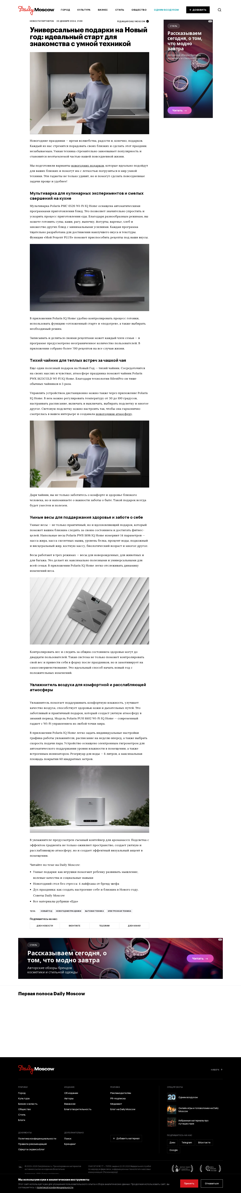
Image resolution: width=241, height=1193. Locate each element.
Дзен (172, 1142)
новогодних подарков (87, 165)
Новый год (46, 911)
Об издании (71, 1093)
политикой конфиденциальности (55, 1187)
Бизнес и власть (28, 1104)
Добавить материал (128, 1138)
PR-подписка (118, 1098)
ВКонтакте (204, 1142)
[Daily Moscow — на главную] (36, 1069)
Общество (139, 9)
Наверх (215, 1069)
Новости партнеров (42, 21)
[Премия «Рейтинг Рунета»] (182, 1168)
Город (65, 9)
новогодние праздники (68, 911)
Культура (83, 9)
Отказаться (212, 1183)
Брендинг (70, 1144)
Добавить (199, 9)
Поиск (67, 1138)
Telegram (186, 1142)
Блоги (21, 1120)
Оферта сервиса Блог (31, 1149)
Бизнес (103, 9)
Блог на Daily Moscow (122, 1109)
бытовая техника (94, 911)
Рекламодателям (120, 1093)
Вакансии (69, 1104)
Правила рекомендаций (32, 1144)
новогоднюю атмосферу (114, 414)
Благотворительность (77, 1109)
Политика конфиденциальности (37, 1138)
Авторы (68, 1098)
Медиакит (116, 1104)
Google (174, 1150)
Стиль (119, 9)
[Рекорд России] (210, 1168)
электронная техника (119, 911)
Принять (189, 1183)
